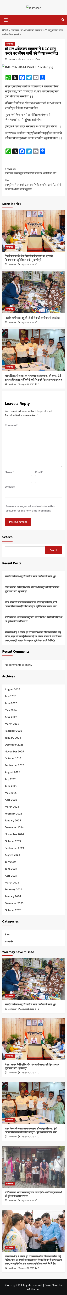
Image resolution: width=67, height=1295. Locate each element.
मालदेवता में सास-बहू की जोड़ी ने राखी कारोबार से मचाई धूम (32, 318)
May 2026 (11, 710)
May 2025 (11, 792)
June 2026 (11, 703)
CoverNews (51, 1285)
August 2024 (12, 854)
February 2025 (13, 813)
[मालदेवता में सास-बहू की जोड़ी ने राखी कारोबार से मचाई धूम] (33, 292)
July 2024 (10, 861)
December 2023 (14, 903)
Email (39, 472)
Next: (33, 184)
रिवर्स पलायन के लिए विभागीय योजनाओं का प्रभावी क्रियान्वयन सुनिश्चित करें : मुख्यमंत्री (29, 258)
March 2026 (12, 723)
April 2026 (11, 716)
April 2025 (11, 799)
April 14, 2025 (27, 59)
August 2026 (12, 689)
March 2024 (12, 882)
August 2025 (12, 772)
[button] (5, 19)
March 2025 (12, 806)
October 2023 (13, 910)
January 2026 (13, 737)
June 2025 (11, 785)
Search (7, 537)
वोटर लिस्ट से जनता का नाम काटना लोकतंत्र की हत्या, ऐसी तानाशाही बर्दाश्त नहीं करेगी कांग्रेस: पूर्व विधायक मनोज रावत (33, 377)
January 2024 (13, 896)
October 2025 (13, 758)
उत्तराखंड (9, 43)
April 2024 (11, 875)
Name (9, 472)
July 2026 (10, 696)
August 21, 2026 (27, 264)
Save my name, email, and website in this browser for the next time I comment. (30, 508)
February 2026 (13, 730)
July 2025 (10, 779)
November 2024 (14, 834)
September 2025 (14, 765)
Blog (7, 934)
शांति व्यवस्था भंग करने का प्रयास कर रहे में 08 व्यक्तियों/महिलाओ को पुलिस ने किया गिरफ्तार (33, 619)
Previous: (30, 171)
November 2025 (14, 751)
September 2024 (14, 848)
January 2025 (13, 820)
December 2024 (14, 827)
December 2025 (14, 744)
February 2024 (13, 889)
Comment (11, 424)
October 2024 (13, 841)
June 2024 (11, 868)
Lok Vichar (12, 59)
